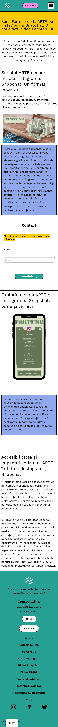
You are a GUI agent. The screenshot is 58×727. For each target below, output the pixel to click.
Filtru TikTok (29, 672)
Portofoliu (29, 651)
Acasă (29, 638)
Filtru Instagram (29, 658)
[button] (51, 5)
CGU (4, 724)
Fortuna (8, 481)
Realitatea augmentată (29, 692)
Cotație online (29, 644)
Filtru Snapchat (29, 665)
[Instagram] (13, 707)
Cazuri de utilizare (28, 679)
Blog (29, 699)
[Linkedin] (29, 707)
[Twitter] (44, 707)
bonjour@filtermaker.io (29, 607)
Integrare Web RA (29, 685)
